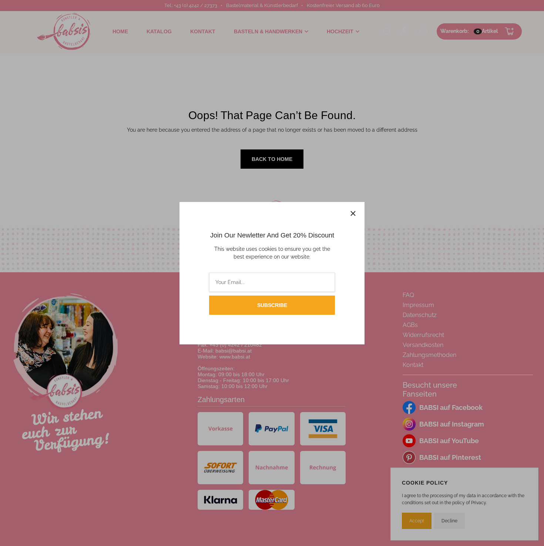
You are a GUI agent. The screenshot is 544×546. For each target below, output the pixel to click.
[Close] (353, 213)
